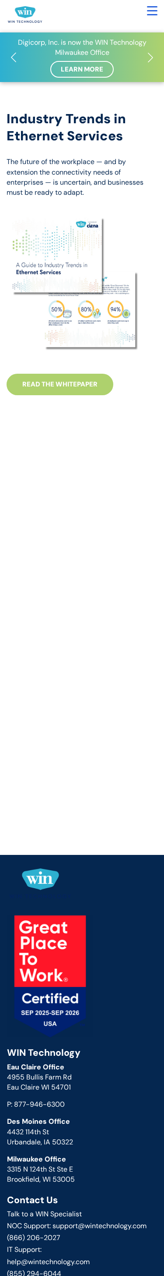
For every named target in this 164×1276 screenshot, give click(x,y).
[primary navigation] (152, 11)
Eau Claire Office (35, 1067)
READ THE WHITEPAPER (60, 384)
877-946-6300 (39, 1104)
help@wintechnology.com (48, 1261)
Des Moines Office (38, 1121)
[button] (13, 57)
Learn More (82, 69)
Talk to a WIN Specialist (44, 1214)
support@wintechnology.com (99, 1225)
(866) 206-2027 (33, 1237)
